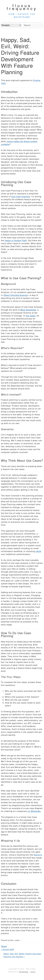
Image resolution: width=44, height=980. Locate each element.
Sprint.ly (38, 854)
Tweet (4, 946)
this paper (30, 315)
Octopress (23, 971)
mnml (33, 971)
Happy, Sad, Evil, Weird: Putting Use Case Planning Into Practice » (22, 955)
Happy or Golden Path (15, 240)
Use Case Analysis (20, 196)
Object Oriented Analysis (15, 295)
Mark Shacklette (28, 309)
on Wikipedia (34, 811)
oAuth (38, 551)
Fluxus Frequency (22, 7)
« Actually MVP (7, 949)
